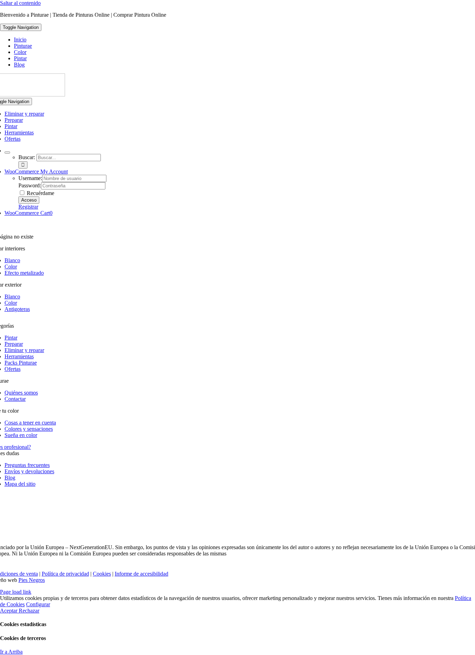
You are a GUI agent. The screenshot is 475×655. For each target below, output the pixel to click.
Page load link (15, 592)
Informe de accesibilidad (141, 574)
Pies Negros (31, 580)
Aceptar (9, 611)
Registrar (28, 207)
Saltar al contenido (20, 3)
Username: (30, 178)
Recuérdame (39, 193)
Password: (29, 185)
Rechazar (29, 611)
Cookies (102, 574)
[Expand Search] (7, 152)
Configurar (38, 604)
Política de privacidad (65, 574)
